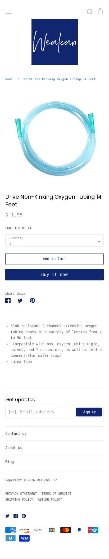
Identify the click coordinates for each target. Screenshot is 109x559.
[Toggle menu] (8, 11)
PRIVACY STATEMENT (21, 494)
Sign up (88, 412)
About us (13, 448)
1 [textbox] (10, 243)
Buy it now (54, 274)
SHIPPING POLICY (19, 499)
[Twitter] (5, 516)
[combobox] (54, 240)
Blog (9, 462)
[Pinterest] (22, 516)
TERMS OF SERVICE (56, 494)
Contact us (15, 433)
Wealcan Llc (47, 480)
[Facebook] (14, 516)
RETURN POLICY (50, 499)
